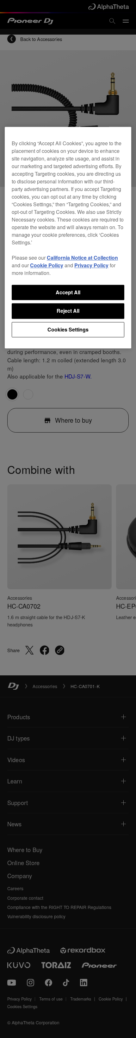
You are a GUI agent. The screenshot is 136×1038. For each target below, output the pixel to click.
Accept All (68, 292)
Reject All (68, 311)
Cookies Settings (68, 329)
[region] (68, 237)
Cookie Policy (46, 265)
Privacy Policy (91, 265)
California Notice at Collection (82, 257)
